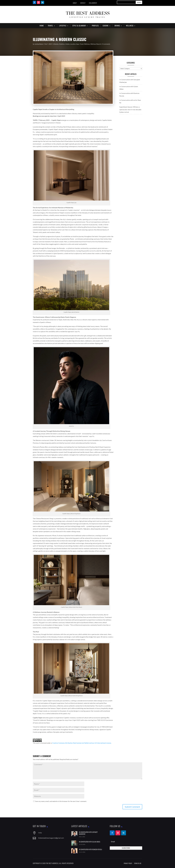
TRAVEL (50, 25)
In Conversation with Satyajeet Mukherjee (88, 833)
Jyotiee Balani (39, 44)
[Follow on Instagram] (38, 2)
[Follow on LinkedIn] (42, 2)
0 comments (106, 44)
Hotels (67, 44)
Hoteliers (62, 44)
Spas (77, 44)
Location (73, 44)
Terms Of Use (137, 863)
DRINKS (117, 25)
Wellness (87, 44)
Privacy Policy (128, 863)
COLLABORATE (93, 3)
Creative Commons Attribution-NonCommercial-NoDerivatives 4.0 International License (81, 743)
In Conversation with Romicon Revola (90, 849)
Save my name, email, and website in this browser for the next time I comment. (61, 801)
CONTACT (83, 3)
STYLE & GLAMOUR (79, 25)
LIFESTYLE (62, 25)
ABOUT (75, 3)
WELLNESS (129, 25)
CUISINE (105, 25)
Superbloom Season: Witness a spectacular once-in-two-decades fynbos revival (130, 109)
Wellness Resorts (95, 44)
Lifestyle (55, 44)
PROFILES (95, 25)
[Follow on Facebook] (34, 2)
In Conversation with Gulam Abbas (89, 842)
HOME (42, 25)
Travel (82, 44)
